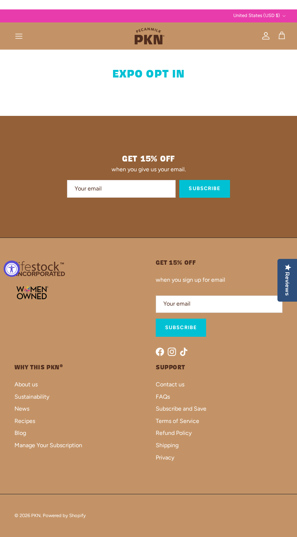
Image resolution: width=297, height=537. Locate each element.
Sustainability (31, 396)
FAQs (163, 396)
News (21, 408)
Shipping (167, 445)
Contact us (170, 384)
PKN (36, 515)
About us (26, 384)
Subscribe (204, 188)
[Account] (264, 36)
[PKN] (148, 36)
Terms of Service (177, 421)
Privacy (165, 457)
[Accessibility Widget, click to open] (12, 268)
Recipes (24, 421)
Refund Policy (174, 432)
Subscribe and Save (181, 408)
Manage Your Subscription (48, 445)
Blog (20, 432)
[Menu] (19, 36)
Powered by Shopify (64, 515)
